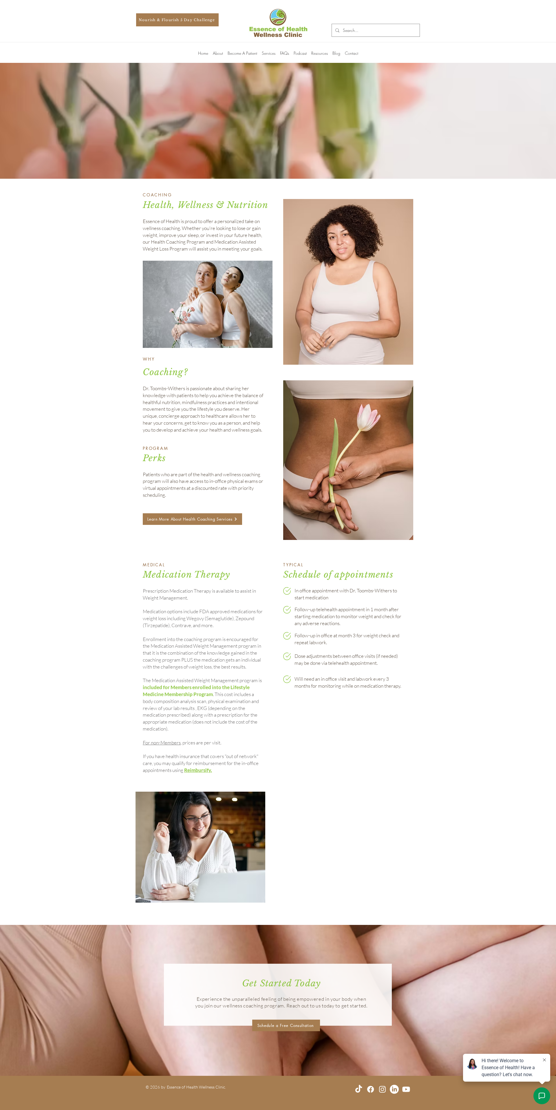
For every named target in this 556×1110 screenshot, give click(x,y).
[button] (218, 50)
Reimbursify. (198, 770)
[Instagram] (382, 1089)
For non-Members (162, 743)
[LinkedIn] (394, 1089)
